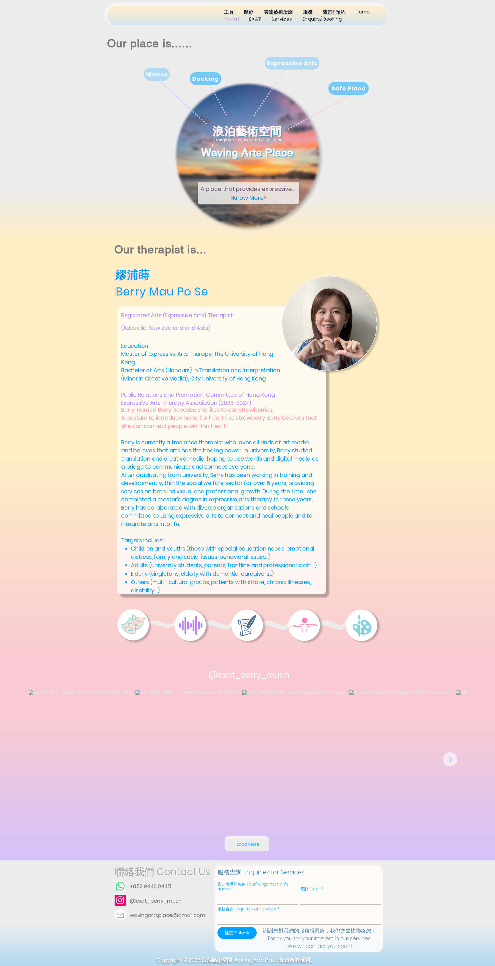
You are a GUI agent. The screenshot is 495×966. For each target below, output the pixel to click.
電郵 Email (311, 889)
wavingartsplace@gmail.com (167, 915)
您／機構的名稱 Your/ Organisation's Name (252, 887)
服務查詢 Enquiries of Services (248, 909)
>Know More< (248, 198)
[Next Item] (450, 759)
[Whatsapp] (120, 886)
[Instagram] (120, 900)
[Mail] (120, 915)
